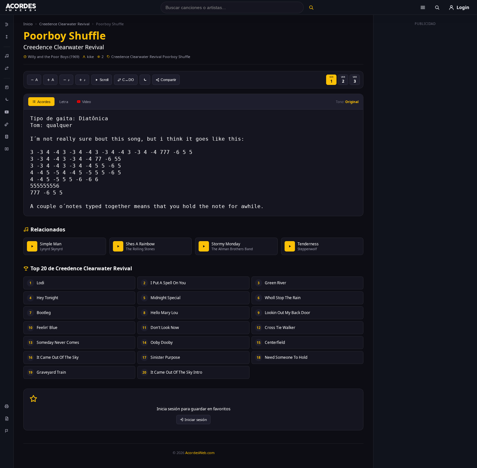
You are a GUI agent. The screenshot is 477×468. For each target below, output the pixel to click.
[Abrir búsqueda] (437, 7)
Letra (63, 101)
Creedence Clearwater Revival (64, 23)
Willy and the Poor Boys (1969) (53, 56)
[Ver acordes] (6, 136)
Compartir (168, 80)
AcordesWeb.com (199, 452)
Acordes (44, 102)
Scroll (104, 80)
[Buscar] (311, 7)
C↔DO (128, 80)
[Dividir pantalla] (6, 148)
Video (86, 102)
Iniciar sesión (196, 419)
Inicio (28, 23)
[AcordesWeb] (29, 7)
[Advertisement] (425, 126)
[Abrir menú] (423, 7)
